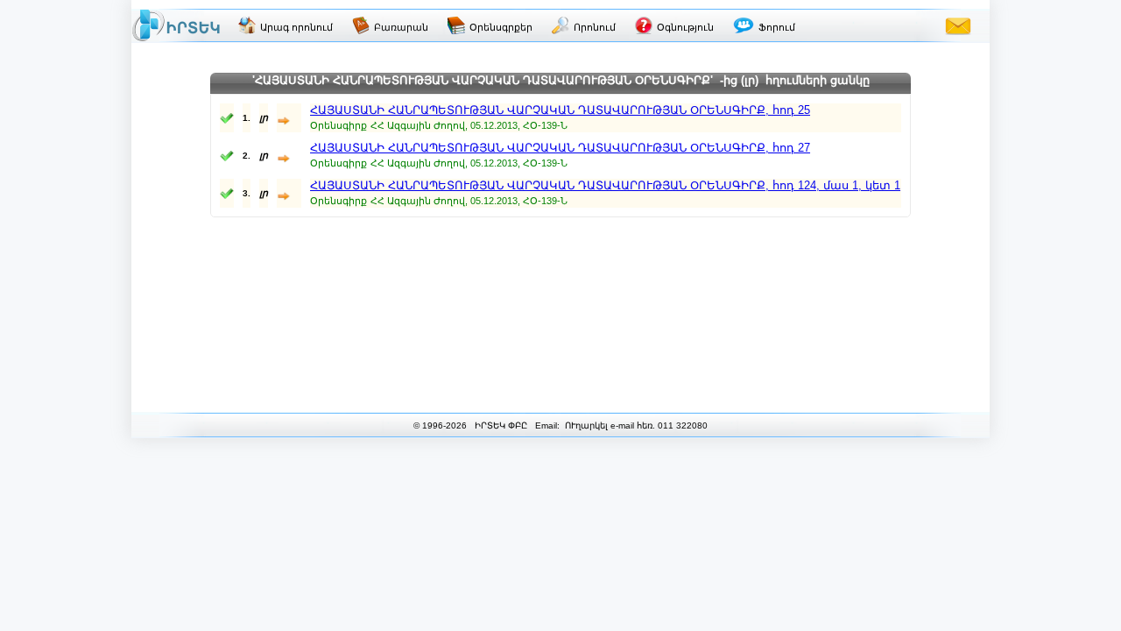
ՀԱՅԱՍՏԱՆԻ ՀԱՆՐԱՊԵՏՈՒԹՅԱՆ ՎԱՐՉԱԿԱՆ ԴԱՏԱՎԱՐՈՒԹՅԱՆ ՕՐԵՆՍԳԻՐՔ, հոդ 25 (560, 110)
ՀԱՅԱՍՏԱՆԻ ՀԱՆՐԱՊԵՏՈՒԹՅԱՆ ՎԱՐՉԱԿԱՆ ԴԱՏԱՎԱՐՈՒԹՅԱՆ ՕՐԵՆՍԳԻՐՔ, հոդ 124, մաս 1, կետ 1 (605, 185)
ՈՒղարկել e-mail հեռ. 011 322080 (635, 425)
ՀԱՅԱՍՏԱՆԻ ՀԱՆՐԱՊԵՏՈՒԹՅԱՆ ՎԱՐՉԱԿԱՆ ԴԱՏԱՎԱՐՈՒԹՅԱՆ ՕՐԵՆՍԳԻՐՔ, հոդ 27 (560, 147)
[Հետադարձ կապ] (958, 25)
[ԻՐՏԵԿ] (176, 25)
